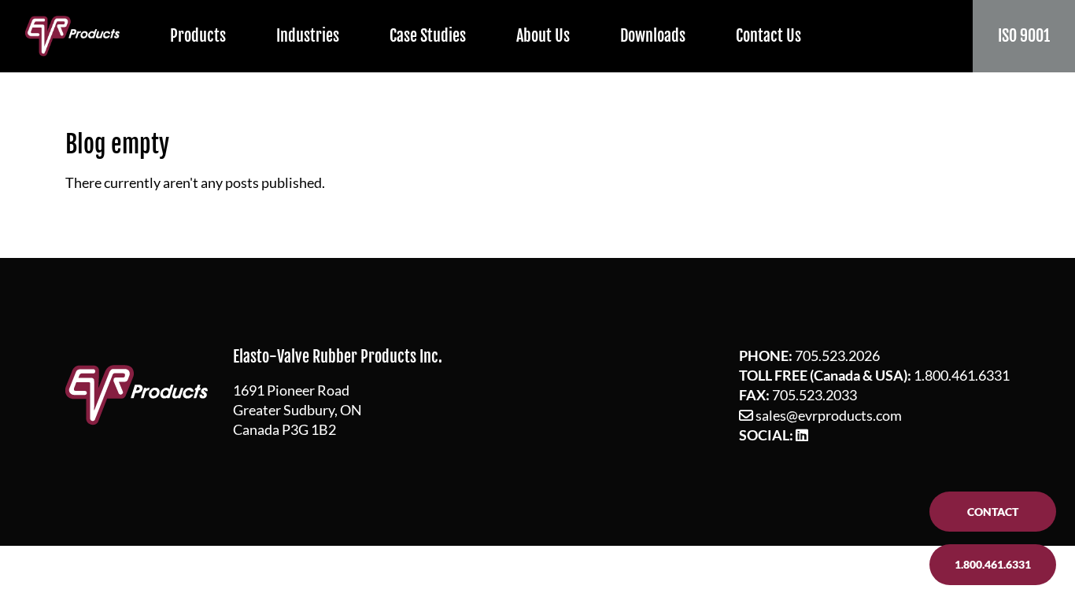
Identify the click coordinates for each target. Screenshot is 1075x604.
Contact (992, 511)
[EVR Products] (72, 36)
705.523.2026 (837, 355)
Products (198, 36)
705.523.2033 (814, 394)
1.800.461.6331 (962, 375)
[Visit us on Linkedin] (802, 435)
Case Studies (428, 36)
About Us (543, 36)
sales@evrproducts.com (828, 415)
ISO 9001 (1024, 36)
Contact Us (768, 36)
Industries (307, 36)
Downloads (652, 36)
